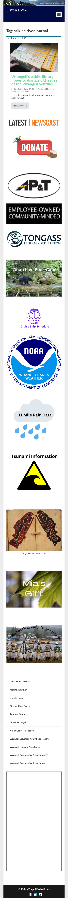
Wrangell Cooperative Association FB (29, 755)
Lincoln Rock (16, 698)
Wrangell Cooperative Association (27, 763)
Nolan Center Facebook (22, 730)
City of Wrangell (18, 722)
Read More (20, 105)
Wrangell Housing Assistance (25, 746)
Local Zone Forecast (20, 681)
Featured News (44, 89)
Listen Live (15, 10)
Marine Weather (18, 689)
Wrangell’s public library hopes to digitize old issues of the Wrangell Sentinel (34, 80)
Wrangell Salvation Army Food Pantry (29, 738)
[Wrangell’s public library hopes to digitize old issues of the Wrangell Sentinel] (34, 57)
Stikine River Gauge (20, 706)
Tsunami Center (18, 714)
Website (20, 91)
